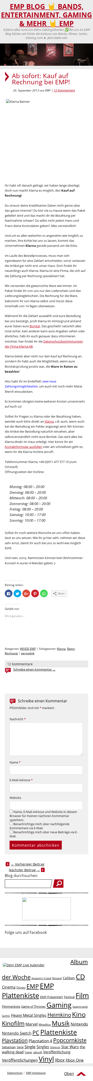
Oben (69, 1073)
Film (82, 995)
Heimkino (59, 1014)
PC (35, 1032)
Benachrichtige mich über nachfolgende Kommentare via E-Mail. (39, 826)
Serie (20, 1047)
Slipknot (55, 1047)
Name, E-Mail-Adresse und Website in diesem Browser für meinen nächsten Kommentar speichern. (43, 816)
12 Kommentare (64, 90)
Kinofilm (13, 1023)
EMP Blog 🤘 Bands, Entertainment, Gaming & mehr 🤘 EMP (46, 15)
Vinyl (46, 1059)
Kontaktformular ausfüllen (23, 447)
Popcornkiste (70, 1040)
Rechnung (11, 653)
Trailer (28, 1052)
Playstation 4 (40, 1040)
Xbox (60, 1060)
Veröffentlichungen (20, 1060)
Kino (79, 1014)
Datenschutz (14, 1073)
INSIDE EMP (28, 649)
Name (15, 762)
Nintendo (79, 1024)
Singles (42, 1046)
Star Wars (70, 1046)
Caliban (69, 978)
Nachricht (18, 719)
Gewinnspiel (80, 1006)
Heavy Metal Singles (28, 1015)
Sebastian (9, 1047)
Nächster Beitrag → (24, 870)
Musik (61, 1023)
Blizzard (57, 978)
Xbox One (75, 1060)
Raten (71, 649)
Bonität (35, 326)
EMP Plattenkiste (28, 990)
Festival (69, 997)
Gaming (59, 1005)
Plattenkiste (58, 1032)
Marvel (32, 1024)
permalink (27, 653)
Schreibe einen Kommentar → (34, 669)
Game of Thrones (33, 1006)
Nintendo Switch (16, 1033)
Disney (21, 987)
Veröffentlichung (56, 1051)
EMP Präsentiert (51, 997)
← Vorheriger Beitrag (27, 864)
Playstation (15, 1040)
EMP (32, 986)
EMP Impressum (36, 1073)
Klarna (49, 421)
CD (80, 976)
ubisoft (37, 1052)
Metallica (45, 1024)
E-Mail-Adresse (21, 780)
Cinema (9, 987)
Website (15, 798)
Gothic (6, 1015)
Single (30, 1046)
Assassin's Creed (41, 978)
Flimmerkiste (11, 1006)
